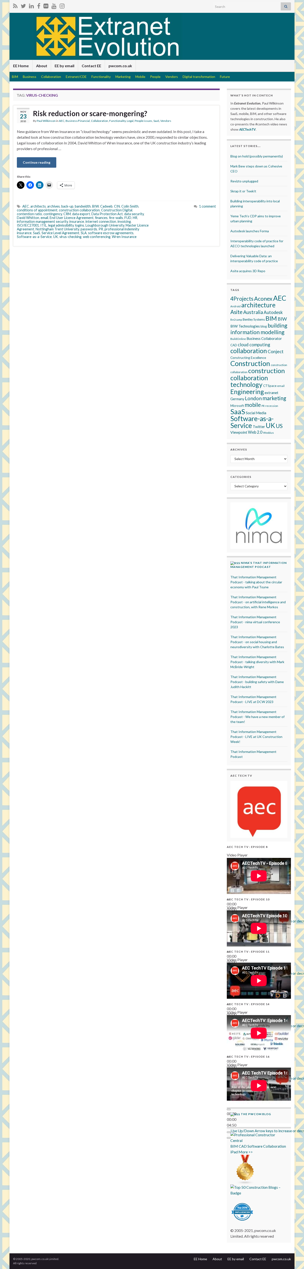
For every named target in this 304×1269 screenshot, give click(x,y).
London (253, 398)
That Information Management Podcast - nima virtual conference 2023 (255, 622)
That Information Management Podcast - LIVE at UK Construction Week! (256, 737)
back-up (67, 206)
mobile (253, 404)
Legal (130, 121)
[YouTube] (54, 5)
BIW (95, 206)
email (44, 218)
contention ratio (29, 214)
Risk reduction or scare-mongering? (90, 113)
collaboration (248, 351)
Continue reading (36, 162)
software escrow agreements (110, 233)
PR (101, 229)
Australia (253, 312)
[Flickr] (45, 5)
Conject (276, 351)
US (279, 425)
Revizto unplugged (244, 181)
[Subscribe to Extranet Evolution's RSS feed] (15, 5)
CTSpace (269, 386)
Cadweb (106, 206)
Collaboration (51, 77)
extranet (271, 392)
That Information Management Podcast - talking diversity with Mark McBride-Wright (257, 662)
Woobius (268, 432)
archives (53, 206)
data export (81, 214)
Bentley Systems (254, 319)
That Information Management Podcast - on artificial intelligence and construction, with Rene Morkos (258, 602)
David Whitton (28, 218)
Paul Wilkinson (46, 121)
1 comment (207, 206)
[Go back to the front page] (152, 36)
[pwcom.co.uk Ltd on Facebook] (38, 5)
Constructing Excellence (248, 358)
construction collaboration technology (257, 377)
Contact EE (91, 65)
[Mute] (229, 1132)
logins (79, 225)
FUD (127, 218)
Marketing (123, 77)
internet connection (101, 221)
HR (135, 218)
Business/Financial (78, 121)
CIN (117, 206)
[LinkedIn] (31, 5)
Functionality (101, 77)
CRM (67, 214)
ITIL (43, 225)
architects (38, 206)
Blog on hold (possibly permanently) (256, 156)
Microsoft (237, 406)
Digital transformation (199, 77)
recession (271, 405)
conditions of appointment (37, 210)
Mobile (140, 77)
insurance (76, 221)
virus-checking (70, 237)
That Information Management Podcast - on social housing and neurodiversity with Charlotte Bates (257, 642)
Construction (250, 363)
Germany (237, 399)
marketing (274, 398)
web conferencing (96, 237)
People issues (143, 121)
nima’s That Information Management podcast (258, 565)
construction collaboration (79, 210)
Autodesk (273, 312)
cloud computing (254, 344)
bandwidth (83, 206)
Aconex (263, 298)
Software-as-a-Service (34, 237)
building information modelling (258, 328)
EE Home (21, 65)
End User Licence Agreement (72, 218)
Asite (236, 312)
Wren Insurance (124, 237)
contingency (52, 214)
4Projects (241, 298)
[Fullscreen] (229, 1138)
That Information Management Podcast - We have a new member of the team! (257, 717)
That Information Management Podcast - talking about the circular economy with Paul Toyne (256, 582)
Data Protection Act (107, 214)
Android (235, 306)
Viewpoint (238, 432)
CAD (233, 345)
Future (225, 77)
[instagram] (62, 5)
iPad (234, 1152)
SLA (84, 233)
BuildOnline (238, 339)
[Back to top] (293, 1258)
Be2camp (236, 319)
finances (101, 218)
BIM (15, 77)
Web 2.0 (255, 432)
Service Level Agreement (60, 233)
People (155, 77)
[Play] (229, 1109)
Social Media (256, 413)
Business (29, 77)
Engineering (247, 391)
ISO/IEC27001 (28, 225)
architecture (258, 305)
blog (264, 326)
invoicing (124, 221)
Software (254, 1146)
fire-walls (116, 218)
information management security (42, 221)
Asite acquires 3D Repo (247, 271)
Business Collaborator (264, 338)
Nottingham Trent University (57, 229)
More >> (245, 1152)
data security (134, 214)
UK (55, 237)
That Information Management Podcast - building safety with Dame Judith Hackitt (257, 682)
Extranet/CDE (76, 77)
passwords (89, 229)
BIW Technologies (245, 326)
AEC (61, 121)
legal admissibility (61, 225)
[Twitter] (23, 5)
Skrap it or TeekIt (243, 191)
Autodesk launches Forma (249, 231)
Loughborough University (105, 225)
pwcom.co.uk (120, 65)
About (41, 65)
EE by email (64, 65)
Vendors (171, 77)
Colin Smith (129, 206)
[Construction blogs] (245, 1169)
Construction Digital (116, 210)
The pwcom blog (256, 1114)
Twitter (259, 426)
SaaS (156, 121)
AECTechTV (247, 129)
